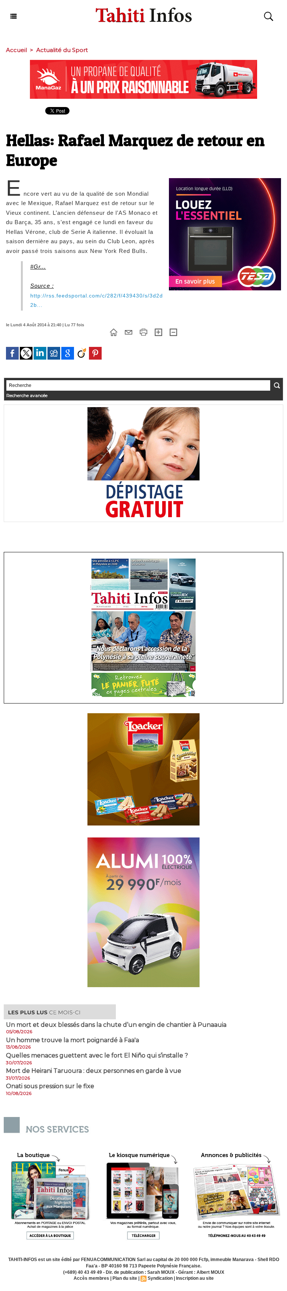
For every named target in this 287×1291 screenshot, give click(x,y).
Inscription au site (195, 1278)
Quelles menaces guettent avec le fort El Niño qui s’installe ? (97, 1055)
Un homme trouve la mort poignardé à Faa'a (72, 1040)
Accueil (16, 50)
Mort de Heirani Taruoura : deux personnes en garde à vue (93, 1071)
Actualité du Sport (62, 50)
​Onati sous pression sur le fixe (50, 1086)
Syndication (160, 1278)
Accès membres (91, 1278)
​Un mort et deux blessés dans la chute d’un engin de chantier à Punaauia (116, 1025)
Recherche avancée (26, 395)
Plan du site (124, 1278)
